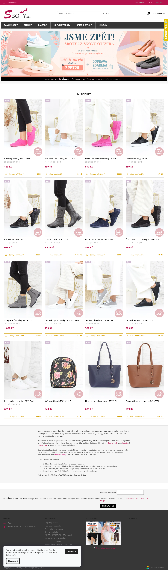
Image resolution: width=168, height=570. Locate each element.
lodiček (108, 443)
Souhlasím (71, 551)
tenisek (114, 443)
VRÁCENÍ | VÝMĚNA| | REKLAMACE (58, 535)
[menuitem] (11, 25)
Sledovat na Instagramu (105, 548)
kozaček (125, 443)
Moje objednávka (51, 523)
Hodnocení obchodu (53, 526)
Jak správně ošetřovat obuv (55, 538)
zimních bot (42, 445)
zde (16, 555)
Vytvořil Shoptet (157, 567)
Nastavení (13, 561)
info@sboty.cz (12, 523)
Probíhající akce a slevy (54, 529)
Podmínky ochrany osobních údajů (58, 544)
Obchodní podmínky (53, 541)
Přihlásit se (108, 505)
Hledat (106, 13)
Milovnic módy (60, 455)
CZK (150, 3)
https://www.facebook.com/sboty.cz (21, 527)
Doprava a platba (51, 532)
